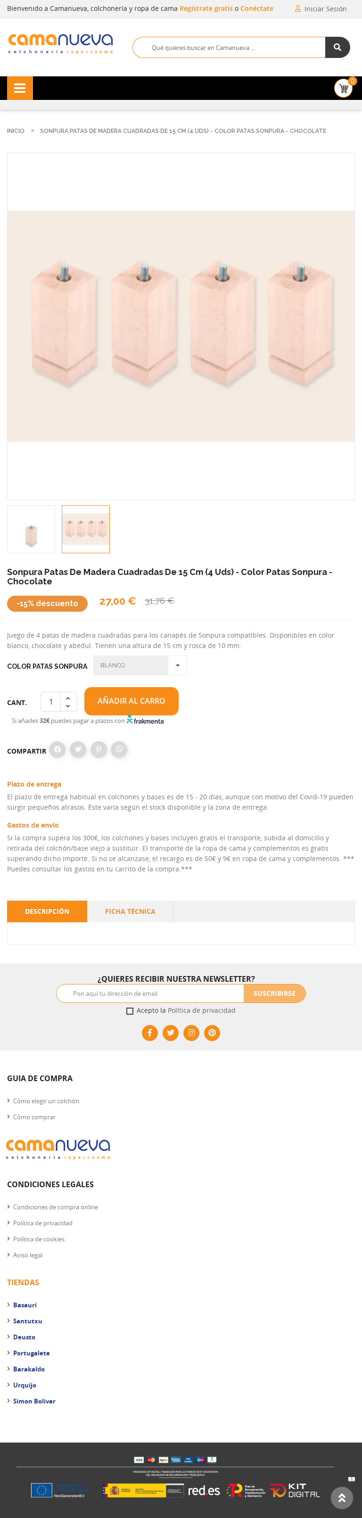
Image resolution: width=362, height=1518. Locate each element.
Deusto (24, 1337)
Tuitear (78, 749)
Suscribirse (275, 993)
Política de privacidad (202, 1010)
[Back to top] (342, 1498)
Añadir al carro (131, 701)
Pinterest (98, 749)
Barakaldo (29, 1369)
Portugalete (31, 1353)
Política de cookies (39, 1239)
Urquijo (24, 1385)
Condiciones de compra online (55, 1207)
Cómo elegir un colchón (46, 1101)
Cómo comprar (34, 1117)
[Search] (337, 47)
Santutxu (27, 1321)
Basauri (25, 1305)
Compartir (57, 749)
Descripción (47, 911)
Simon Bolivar (34, 1401)
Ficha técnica (130, 911)
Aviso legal (27, 1255)
